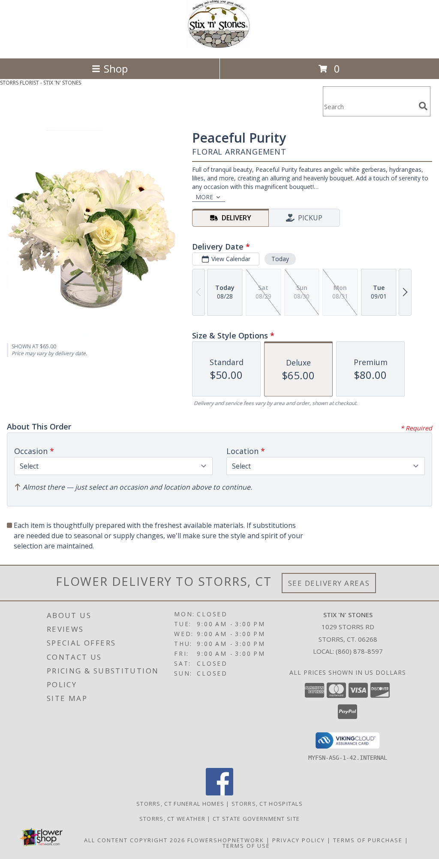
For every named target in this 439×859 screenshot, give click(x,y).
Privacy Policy (298, 840)
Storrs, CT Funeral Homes (180, 803)
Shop (116, 68)
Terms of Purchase (368, 840)
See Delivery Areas (329, 583)
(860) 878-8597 (359, 651)
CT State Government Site (256, 818)
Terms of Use (246, 846)
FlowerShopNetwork (225, 840)
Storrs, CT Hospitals (267, 803)
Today (280, 259)
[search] (423, 106)
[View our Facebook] (219, 793)
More (204, 197)
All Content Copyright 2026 (134, 840)
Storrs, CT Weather (172, 818)
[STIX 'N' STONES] (219, 46)
